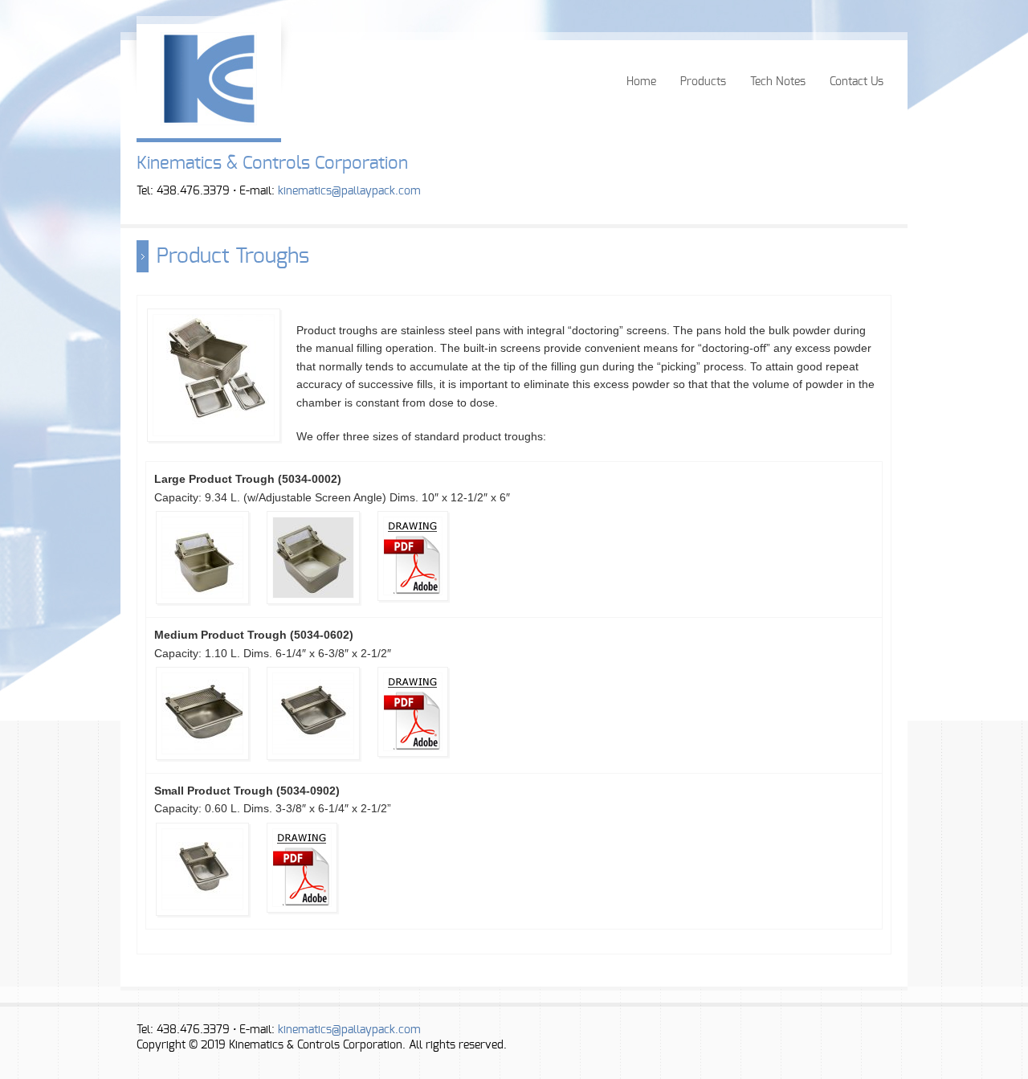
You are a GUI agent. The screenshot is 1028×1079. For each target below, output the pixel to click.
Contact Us (856, 82)
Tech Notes (778, 82)
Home (641, 82)
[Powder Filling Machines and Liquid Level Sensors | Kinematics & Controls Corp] (209, 121)
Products (703, 82)
